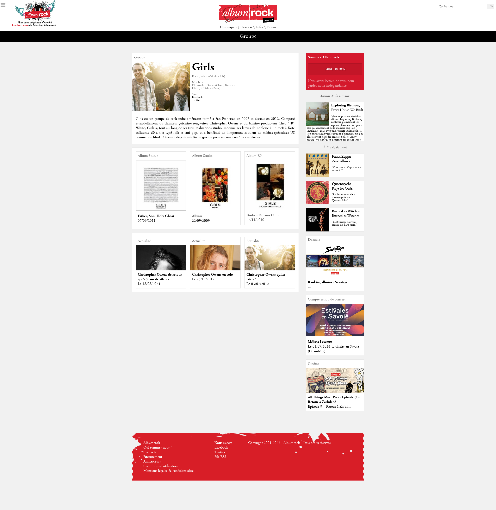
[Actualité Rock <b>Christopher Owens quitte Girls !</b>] (270, 266)
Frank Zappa (341, 156)
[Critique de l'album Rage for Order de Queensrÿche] (317, 203)
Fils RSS (220, 457)
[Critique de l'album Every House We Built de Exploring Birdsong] (317, 124)
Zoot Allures (341, 161)
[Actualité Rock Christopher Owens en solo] (215, 270)
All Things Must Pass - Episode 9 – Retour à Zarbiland (334, 399)
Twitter (196, 100)
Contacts (149, 452)
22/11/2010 (255, 220)
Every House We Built (347, 110)
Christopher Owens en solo (212, 274)
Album (197, 216)
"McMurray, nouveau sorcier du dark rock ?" (344, 223)
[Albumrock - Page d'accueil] (248, 21)
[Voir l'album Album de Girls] (215, 209)
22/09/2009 (201, 220)
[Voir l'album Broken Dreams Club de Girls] (270, 208)
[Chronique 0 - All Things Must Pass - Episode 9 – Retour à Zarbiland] (335, 386)
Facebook (197, 97)
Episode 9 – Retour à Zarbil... (329, 406)
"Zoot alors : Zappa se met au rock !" (347, 168)
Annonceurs (152, 461)
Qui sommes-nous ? (157, 447)
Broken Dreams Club (262, 215)
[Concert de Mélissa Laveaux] (335, 335)
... (309, 287)
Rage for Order (343, 188)
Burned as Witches (346, 211)
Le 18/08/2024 (149, 284)
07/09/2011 (147, 220)
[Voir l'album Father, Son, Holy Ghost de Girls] (161, 209)
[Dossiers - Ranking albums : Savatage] (335, 275)
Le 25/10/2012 (203, 279)
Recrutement (152, 457)
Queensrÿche (341, 184)
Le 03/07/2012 (257, 284)
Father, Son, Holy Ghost (156, 216)
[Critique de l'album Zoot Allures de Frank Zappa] (317, 175)
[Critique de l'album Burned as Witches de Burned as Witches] (317, 230)
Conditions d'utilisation (160, 466)
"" (335, 132)
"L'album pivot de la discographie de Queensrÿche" (344, 197)
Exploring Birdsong (345, 105)
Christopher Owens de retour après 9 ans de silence (160, 276)
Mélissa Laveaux (320, 342)
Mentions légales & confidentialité (168, 471)
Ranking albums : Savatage (328, 282)
